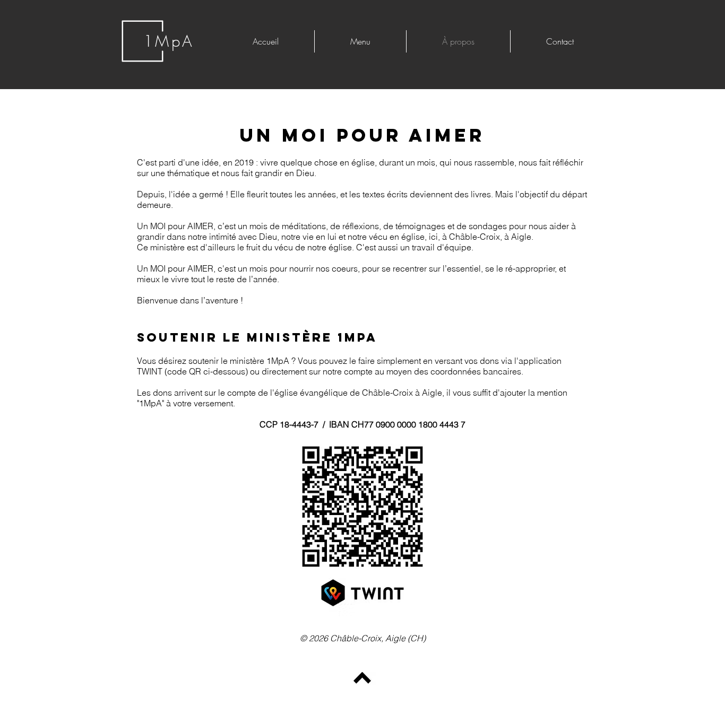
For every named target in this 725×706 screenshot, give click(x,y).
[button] (360, 41)
